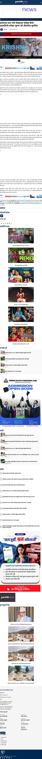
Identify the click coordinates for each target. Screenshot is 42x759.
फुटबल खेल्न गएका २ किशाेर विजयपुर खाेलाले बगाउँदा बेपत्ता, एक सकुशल (17, 502)
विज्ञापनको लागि (4, 741)
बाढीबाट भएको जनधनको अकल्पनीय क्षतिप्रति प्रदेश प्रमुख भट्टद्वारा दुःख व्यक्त (19, 435)
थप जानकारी (3, 732)
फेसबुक (10, 202)
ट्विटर (12, 202)
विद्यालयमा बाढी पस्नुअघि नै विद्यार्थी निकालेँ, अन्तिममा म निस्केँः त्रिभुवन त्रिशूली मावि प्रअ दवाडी (21, 644)
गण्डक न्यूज (3, 219)
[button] (40, 19)
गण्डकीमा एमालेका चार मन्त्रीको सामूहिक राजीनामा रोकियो (16, 365)
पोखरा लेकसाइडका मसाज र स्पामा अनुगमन (13, 371)
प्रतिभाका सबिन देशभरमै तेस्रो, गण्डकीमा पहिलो (12, 473)
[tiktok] (11, 758)
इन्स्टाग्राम (15, 202)
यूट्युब (18, 202)
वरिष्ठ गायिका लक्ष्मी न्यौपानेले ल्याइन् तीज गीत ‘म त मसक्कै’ (21, 344)
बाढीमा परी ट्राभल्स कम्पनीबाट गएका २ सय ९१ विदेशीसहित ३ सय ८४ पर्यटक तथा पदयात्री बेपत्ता (21, 683)
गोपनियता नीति (3, 745)
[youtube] (7, 223)
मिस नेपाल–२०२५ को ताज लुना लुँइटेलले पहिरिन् (21, 304)
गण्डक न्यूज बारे (3, 737)
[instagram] (5, 223)
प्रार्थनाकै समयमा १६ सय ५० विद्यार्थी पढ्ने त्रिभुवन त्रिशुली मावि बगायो (18, 353)
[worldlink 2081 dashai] (21, 69)
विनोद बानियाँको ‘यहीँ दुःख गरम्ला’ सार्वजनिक (21, 265)
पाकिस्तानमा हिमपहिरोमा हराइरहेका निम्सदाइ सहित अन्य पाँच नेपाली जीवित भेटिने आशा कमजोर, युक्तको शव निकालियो (21, 526)
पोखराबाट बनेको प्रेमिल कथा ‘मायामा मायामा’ (21, 285)
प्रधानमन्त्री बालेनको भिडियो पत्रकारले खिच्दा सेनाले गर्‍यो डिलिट (17, 359)
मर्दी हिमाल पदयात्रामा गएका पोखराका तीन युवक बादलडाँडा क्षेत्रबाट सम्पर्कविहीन (18, 479)
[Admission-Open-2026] (20, 427)
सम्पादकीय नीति (3, 743)
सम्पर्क (2, 739)
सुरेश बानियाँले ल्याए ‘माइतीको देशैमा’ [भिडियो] (21, 324)
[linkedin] (9, 223)
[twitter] (3, 223)
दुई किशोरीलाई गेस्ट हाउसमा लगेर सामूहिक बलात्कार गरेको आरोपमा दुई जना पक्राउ (19, 497)
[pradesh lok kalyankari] (20, 591)
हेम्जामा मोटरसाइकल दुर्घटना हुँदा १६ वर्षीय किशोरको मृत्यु (14, 485)
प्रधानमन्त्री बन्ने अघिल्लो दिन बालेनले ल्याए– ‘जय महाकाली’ (21, 245)
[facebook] (1, 223)
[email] (11, 223)
